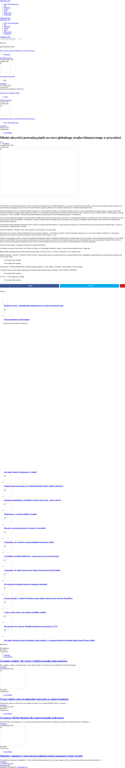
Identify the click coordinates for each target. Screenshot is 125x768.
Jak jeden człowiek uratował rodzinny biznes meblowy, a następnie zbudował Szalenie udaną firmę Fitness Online (49, 640)
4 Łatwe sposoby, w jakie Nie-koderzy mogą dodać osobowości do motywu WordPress (38, 598)
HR (5, 6)
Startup (6, 9)
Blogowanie (7, 13)
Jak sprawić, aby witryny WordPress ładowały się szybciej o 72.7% (31, 626)
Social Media (8, 133)
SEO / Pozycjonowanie (11, 4)
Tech (5, 11)
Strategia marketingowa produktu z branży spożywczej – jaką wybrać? (32, 500)
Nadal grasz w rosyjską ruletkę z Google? (20, 514)
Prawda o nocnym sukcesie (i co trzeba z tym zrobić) (25, 528)
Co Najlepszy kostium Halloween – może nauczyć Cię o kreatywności (31, 556)
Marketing (7, 8)
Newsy (6, 97)
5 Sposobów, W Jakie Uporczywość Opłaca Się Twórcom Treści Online (32, 570)
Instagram (7, 655)
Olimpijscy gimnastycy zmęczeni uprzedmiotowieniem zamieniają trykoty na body (41, 756)
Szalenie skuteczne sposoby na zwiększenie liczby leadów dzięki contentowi (17, 118)
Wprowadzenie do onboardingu (7, 76)
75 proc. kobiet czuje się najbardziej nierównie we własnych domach (34, 699)
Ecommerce (7, 15)
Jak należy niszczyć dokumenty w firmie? (10, 92)
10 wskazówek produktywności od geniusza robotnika (25, 584)
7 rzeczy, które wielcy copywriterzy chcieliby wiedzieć (25, 612)
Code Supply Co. (22, 767)
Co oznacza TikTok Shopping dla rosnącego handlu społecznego (32, 717)
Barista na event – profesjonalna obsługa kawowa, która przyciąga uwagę (17, 50)
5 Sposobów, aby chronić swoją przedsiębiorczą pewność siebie (29, 542)
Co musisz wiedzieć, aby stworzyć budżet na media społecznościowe (33, 661)
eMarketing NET (5, 1)
